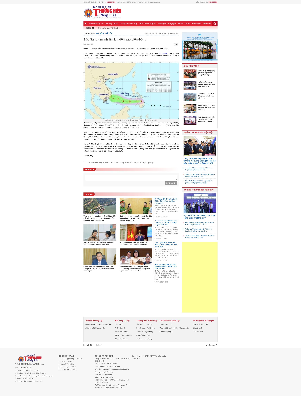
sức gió (136, 163)
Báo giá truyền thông (103, 372)
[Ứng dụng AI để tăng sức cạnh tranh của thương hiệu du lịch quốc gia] (136, 232)
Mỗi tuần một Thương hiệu (95, 328)
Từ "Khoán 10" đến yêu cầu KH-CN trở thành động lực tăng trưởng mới (166, 201)
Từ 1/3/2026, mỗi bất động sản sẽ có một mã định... (206, 96)
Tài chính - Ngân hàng (144, 332)
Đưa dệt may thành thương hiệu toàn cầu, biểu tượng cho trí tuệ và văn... (199, 223)
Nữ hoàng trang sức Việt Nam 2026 (109, 28)
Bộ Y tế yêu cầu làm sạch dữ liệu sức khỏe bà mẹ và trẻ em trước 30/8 (98, 243)
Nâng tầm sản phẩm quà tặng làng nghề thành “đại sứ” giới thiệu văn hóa (166, 266)
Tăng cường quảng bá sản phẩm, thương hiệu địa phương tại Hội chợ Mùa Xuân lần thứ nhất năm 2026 (200, 161)
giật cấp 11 (151, 163)
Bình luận (170, 183)
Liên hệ (89, 345)
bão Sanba (163, 53)
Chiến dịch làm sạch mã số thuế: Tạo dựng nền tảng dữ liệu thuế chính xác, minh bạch (99, 269)
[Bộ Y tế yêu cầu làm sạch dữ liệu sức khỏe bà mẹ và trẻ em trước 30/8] (99, 232)
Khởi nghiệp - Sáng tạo (123, 335)
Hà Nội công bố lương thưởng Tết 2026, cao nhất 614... (207, 107)
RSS (100, 345)
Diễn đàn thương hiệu (96, 24)
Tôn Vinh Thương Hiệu (144, 324)
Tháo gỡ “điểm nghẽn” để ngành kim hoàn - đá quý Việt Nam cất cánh (200, 175)
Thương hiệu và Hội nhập (128, 24)
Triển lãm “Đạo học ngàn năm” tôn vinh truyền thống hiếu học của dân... (198, 169)
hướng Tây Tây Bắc (126, 163)
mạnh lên (106, 163)
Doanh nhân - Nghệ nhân (145, 328)
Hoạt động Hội (196, 24)
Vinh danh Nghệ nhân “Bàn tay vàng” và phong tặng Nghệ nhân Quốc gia (198, 182)
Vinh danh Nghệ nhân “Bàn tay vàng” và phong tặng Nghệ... (206, 119)
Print (176, 44)
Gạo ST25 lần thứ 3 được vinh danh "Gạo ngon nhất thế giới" (199, 217)
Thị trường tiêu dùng (144, 339)
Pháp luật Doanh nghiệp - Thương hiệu (174, 328)
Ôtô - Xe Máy (198, 332)
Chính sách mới (165, 324)
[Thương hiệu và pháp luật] (30, 358)
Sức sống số (197, 328)
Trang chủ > (89, 33)
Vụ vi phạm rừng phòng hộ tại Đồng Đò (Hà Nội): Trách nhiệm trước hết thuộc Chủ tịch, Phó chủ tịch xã (99, 218)
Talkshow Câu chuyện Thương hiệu (98, 324)
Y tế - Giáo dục (173, 33)
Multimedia (207, 24)
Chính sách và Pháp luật (147, 24)
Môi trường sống (121, 332)
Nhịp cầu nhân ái (151, 33)
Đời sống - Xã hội (112, 24)
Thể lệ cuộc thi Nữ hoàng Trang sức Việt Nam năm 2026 (206, 84)
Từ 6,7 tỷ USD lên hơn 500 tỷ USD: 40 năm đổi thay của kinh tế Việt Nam (166, 245)
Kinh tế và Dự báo (143, 335)
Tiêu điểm (162, 33)
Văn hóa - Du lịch (184, 24)
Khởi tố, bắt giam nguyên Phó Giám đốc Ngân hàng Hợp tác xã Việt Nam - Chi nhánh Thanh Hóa (136, 218)
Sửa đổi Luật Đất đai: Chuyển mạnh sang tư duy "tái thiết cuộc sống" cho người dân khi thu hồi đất (135, 269)
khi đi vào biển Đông (95, 163)
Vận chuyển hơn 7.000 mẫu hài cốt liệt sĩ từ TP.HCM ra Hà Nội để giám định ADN (166, 223)
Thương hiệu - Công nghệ (167, 24)
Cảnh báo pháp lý (166, 332)
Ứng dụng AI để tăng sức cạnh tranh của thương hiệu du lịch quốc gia (134, 243)
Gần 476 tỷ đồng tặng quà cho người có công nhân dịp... (206, 73)
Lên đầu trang (211, 345)
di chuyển (143, 163)
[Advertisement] (200, 277)
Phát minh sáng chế (200, 324)
